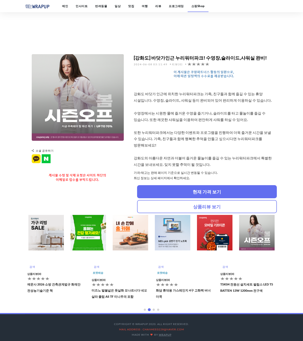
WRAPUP (165, 334)
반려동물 (101, 6)
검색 (33, 266)
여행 (145, 6)
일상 (118, 6)
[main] (37, 6)
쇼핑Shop (198, 6)
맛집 (131, 6)
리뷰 (158, 6)
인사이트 (82, 6)
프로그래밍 (176, 6)
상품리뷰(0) (35, 280)
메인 (65, 6)
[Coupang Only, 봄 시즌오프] (77, 97)
